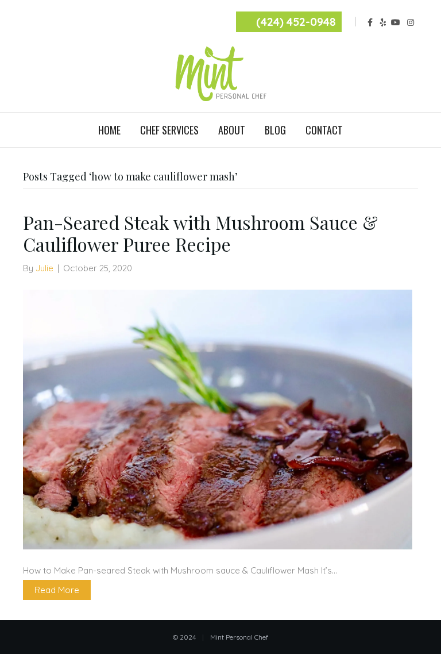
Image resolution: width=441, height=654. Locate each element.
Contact (324, 129)
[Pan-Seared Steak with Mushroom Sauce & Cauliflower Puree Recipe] (217, 418)
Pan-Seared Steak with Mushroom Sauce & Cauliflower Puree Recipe (200, 233)
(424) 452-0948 (296, 22)
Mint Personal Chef (239, 637)
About (231, 129)
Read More (56, 589)
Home (109, 129)
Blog (275, 129)
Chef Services (169, 129)
